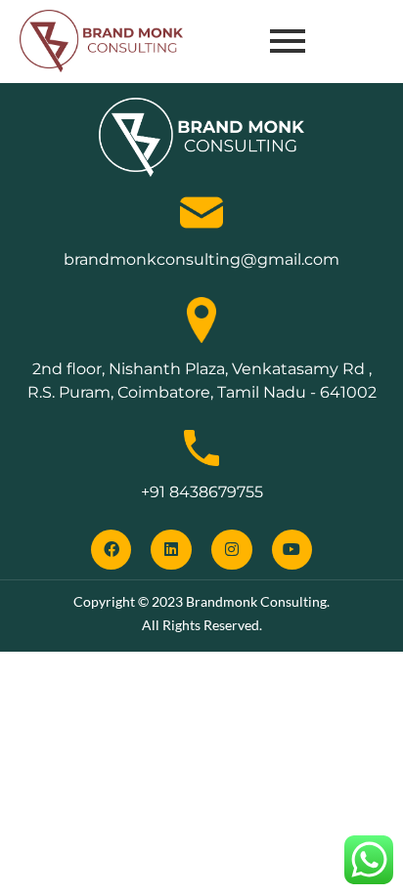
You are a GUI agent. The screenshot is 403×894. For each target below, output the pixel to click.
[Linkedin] (171, 550)
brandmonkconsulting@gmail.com (201, 259)
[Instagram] (231, 550)
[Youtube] (292, 550)
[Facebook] (111, 550)
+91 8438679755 (202, 492)
